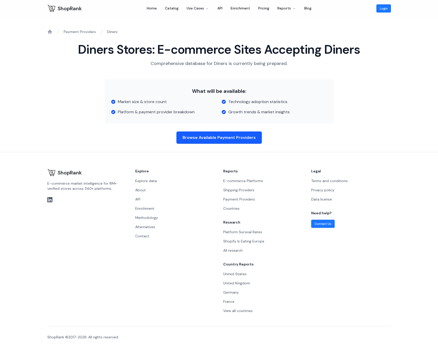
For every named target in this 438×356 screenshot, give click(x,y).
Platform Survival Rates (242, 232)
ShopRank (70, 8)
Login (384, 8)
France (228, 301)
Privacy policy (322, 190)
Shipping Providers (238, 190)
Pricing (263, 8)
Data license (321, 199)
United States (234, 274)
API (219, 8)
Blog (307, 8)
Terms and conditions (329, 181)
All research (233, 250)
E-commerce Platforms (243, 181)
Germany (231, 292)
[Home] (49, 31)
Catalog (171, 8)
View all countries (238, 310)
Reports (284, 8)
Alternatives (145, 227)
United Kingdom (236, 283)
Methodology (146, 217)
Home (152, 8)
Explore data (146, 181)
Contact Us (323, 224)
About (140, 190)
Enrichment (240, 8)
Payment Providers (80, 31)
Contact (142, 236)
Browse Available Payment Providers (219, 137)
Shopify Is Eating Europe (243, 241)
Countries (231, 208)
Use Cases (195, 8)
